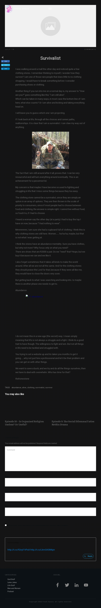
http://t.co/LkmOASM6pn (42, 549)
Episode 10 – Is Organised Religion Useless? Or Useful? (27, 413)
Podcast (11, 591)
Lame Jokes (12, 582)
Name (7, 476)
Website (8, 506)
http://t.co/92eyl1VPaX (19, 549)
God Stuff (11, 579)
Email (7, 491)
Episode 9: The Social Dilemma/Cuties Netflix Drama (74, 413)
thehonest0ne (13, 542)
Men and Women (14, 588)
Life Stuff (11, 585)
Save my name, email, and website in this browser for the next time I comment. (37, 525)
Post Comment (84, 532)
